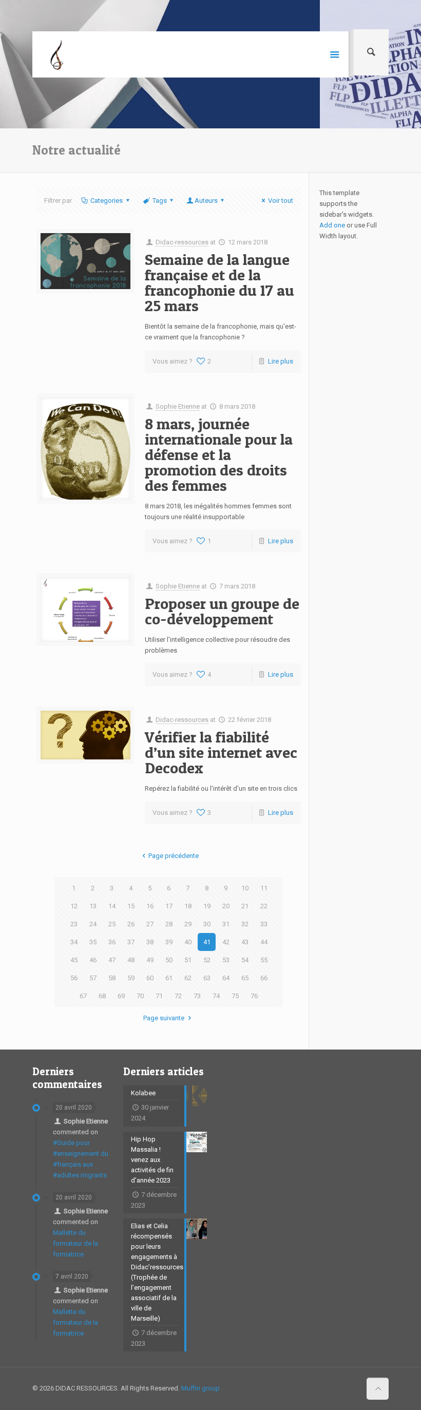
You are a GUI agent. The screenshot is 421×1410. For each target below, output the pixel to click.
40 (188, 942)
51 (188, 960)
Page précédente (173, 856)
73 (197, 996)
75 (235, 996)
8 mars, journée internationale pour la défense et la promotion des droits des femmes (219, 454)
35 (93, 942)
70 (140, 996)
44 (263, 942)
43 (244, 942)
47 (112, 960)
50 (169, 960)
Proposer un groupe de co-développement (222, 611)
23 (74, 924)
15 (131, 906)
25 (112, 924)
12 (74, 906)
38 (150, 942)
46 (93, 960)
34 (74, 942)
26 (131, 924)
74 (216, 996)
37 (131, 942)
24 (93, 924)
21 (244, 906)
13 (93, 906)
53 (225, 960)
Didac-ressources (182, 242)
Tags (159, 200)
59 (131, 978)
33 (263, 924)
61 (169, 978)
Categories (106, 200)
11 (263, 888)
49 (150, 960)
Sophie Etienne (178, 406)
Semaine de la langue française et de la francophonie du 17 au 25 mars (219, 282)
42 (225, 942)
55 (263, 960)
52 (206, 960)
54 (244, 960)
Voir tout (280, 200)
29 (188, 924)
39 (169, 942)
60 (150, 978)
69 (121, 996)
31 (225, 924)
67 (83, 996)
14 (112, 906)
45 (74, 960)
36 (112, 942)
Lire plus (280, 361)
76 (254, 996)
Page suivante (163, 1018)
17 (169, 906)
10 (244, 888)
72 (178, 996)
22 (263, 906)
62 (188, 978)
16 (150, 906)
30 (206, 924)
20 (225, 906)
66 (263, 978)
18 (188, 906)
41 (206, 942)
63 (206, 978)
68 (102, 996)
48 (131, 960)
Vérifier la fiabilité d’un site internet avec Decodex (221, 752)
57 (93, 978)
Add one (332, 225)
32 (244, 924)
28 (169, 924)
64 (225, 978)
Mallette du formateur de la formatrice (75, 1243)
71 (159, 996)
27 (150, 924)
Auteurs (206, 200)
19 (206, 906)
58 (112, 978)
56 (74, 978)
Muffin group (200, 1388)
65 (244, 978)
